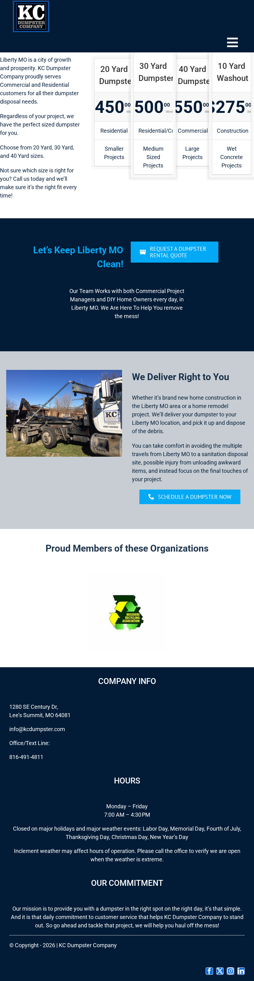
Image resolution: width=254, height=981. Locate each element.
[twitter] (220, 971)
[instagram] (230, 971)
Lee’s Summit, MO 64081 (40, 715)
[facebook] (209, 971)
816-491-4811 (26, 757)
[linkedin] (241, 971)
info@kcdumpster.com (37, 729)
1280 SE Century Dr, (33, 707)
